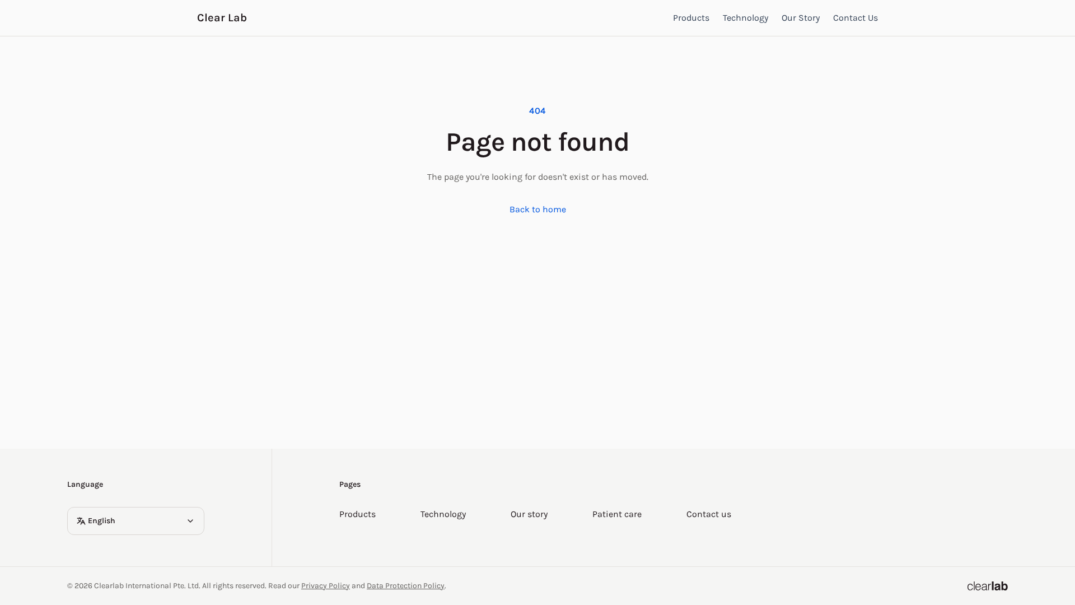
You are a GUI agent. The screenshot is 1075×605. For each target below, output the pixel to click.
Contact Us (855, 17)
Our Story (801, 17)
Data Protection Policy (406, 585)
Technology (745, 17)
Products (691, 17)
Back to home (538, 209)
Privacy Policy (325, 585)
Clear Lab (222, 17)
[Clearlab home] (988, 585)
